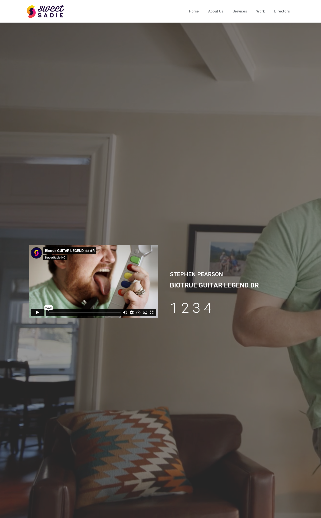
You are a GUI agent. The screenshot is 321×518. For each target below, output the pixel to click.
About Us (215, 11)
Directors (282, 11)
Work (260, 11)
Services (240, 11)
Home (194, 11)
